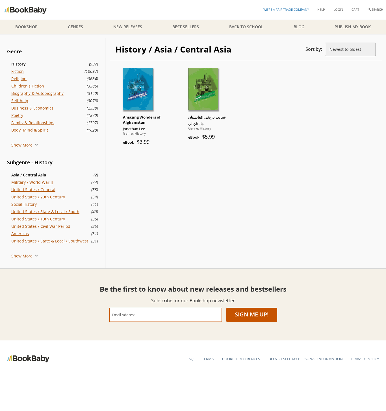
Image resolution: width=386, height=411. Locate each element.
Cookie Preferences (241, 358)
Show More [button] (22, 145)
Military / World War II (32, 182)
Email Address (123, 314)
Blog (299, 26)
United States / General (33, 189)
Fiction (17, 71)
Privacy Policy (365, 358)
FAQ (190, 358)
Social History (24, 204)
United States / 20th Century (38, 197)
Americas (20, 233)
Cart (355, 9)
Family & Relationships (32, 122)
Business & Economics (32, 108)
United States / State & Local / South (45, 211)
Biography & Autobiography (37, 93)
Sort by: (313, 49)
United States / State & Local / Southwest (49, 241)
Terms (208, 358)
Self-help (19, 100)
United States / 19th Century (38, 219)
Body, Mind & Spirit (29, 130)
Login (338, 9)
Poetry (17, 115)
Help (321, 9)
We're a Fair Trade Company (286, 9)
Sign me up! (252, 314)
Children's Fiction (27, 86)
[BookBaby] (30, 10)
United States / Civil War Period (40, 226)
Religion (19, 78)
